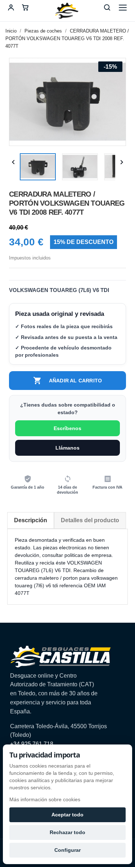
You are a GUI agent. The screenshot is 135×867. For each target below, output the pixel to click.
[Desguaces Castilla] (68, 11)
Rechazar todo (67, 832)
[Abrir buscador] (107, 7)
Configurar (67, 850)
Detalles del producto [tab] (90, 520)
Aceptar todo (67, 814)
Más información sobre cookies (44, 799)
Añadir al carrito (67, 380)
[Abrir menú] (122, 7)
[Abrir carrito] (25, 7)
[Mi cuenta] (11, 7)
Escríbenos (67, 428)
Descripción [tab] (30, 520)
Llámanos (67, 448)
